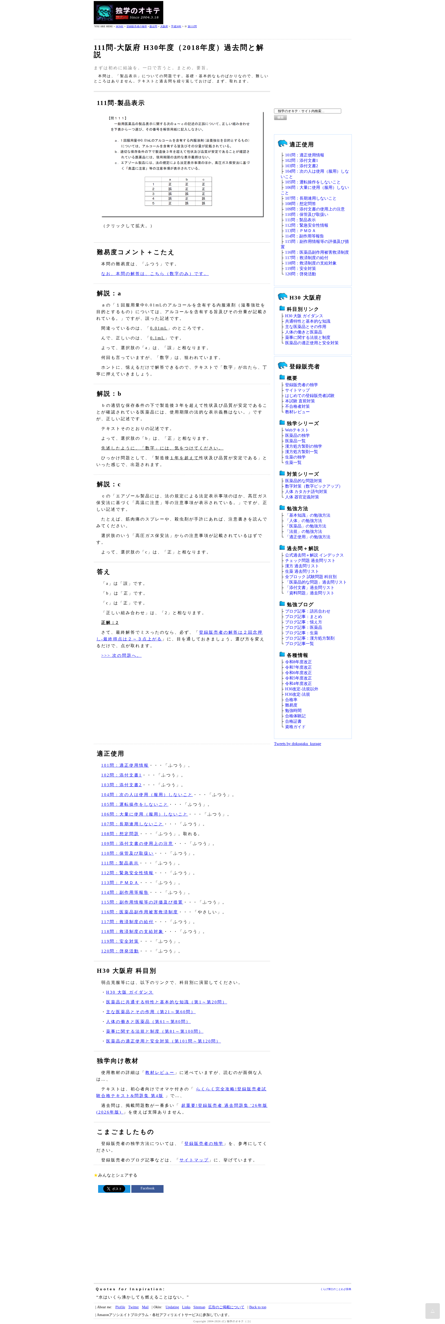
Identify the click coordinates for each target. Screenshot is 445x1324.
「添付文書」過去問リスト (310, 587)
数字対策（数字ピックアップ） (314, 486)
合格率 (291, 700)
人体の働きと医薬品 (303, 332)
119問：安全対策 (120, 941)
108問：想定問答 (300, 203)
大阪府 (164, 26)
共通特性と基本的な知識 (307, 321)
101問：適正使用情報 (125, 765)
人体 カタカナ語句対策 (306, 491)
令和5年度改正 (298, 678)
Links (186, 1307)
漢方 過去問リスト (302, 566)
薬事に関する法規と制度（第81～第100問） (154, 1031)
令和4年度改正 (298, 683)
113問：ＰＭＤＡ (120, 882)
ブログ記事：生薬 (301, 633)
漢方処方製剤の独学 (303, 446)
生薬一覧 (293, 462)
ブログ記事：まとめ (303, 616)
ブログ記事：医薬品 (303, 627)
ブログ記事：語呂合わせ (307, 611)
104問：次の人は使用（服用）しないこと (147, 794)
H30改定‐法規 (297, 694)
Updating (172, 1307)
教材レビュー (160, 1072)
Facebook (148, 1188)
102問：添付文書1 (121, 775)
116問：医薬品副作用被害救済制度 (139, 912)
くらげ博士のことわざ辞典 (335, 1289)
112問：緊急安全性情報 (127, 873)
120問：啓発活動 (120, 951)
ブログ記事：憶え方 (303, 622)
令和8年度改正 (298, 662)
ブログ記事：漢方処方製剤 (310, 638)
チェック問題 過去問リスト (310, 560)
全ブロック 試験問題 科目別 (311, 577)
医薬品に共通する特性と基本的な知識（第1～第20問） (166, 1002)
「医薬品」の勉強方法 (305, 526)
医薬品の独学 (297, 435)
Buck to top (257, 1307)
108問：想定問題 (120, 834)
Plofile (120, 1307)
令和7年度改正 (298, 667)
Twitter (133, 1307)
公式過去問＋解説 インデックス (314, 555)
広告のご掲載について (226, 1307)
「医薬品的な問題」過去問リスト (316, 582)
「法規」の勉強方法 (303, 531)
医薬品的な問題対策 (303, 481)
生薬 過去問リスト (302, 571)
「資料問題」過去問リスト (310, 593)
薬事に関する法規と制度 (307, 337)
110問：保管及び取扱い (127, 853)
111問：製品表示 (120, 863)
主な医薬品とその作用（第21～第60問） (151, 1012)
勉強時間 (293, 710)
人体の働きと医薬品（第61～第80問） (148, 1021)
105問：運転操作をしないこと (134, 804)
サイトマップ (194, 1160)
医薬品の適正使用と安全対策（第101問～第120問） (163, 1041)
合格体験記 (295, 716)
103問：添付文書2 (121, 785)
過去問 (153, 26)
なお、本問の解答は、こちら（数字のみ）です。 (155, 273)
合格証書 (293, 721)
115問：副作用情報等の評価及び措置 (142, 902)
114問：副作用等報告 (125, 892)
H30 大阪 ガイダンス (129, 992)
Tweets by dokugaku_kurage (297, 744)
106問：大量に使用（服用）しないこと (144, 814)
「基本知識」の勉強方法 (307, 515)
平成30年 (176, 26)
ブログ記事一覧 (299, 643)
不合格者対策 (297, 406)
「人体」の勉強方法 (303, 520)
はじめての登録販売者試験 (310, 395)
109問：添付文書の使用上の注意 (137, 843)
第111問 (192, 26)
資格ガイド (295, 727)
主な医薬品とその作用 (305, 326)
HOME (119, 26)
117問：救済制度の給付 (127, 922)
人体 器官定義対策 (302, 497)
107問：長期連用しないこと (132, 824)
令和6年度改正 (298, 672)
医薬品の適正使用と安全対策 (312, 343)
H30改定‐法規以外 (301, 689)
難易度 (291, 705)
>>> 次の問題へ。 (121, 655)
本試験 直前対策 (300, 401)
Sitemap (199, 1307)
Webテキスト (297, 430)
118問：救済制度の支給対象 (132, 931)
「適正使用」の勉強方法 (307, 537)
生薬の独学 (295, 457)
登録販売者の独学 (136, 26)
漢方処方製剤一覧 (301, 451)
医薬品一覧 (295, 441)
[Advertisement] (257, 12)
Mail (145, 1307)
